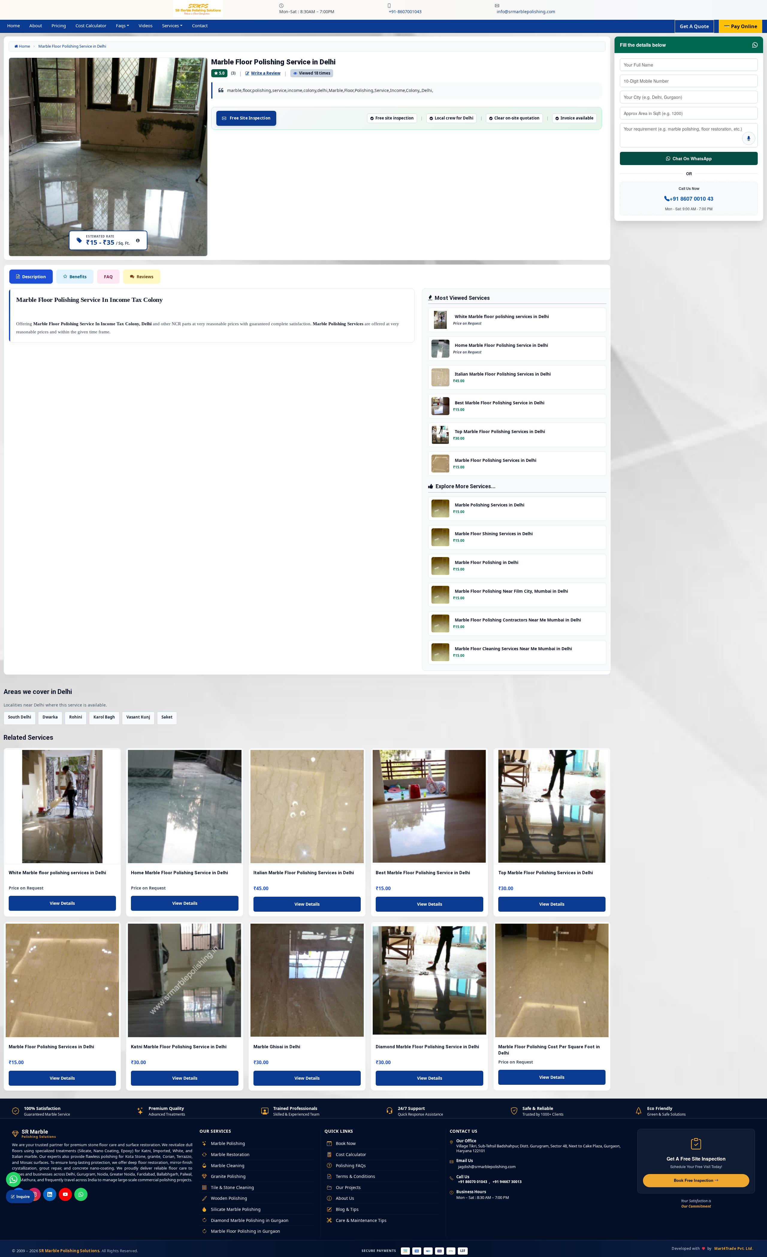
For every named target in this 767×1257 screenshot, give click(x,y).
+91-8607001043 (405, 11)
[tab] (31, 277)
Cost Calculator (91, 25)
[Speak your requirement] (748, 138)
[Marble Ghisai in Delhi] (307, 980)
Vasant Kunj (138, 717)
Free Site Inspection (250, 118)
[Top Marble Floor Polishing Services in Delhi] (551, 806)
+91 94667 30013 (507, 1181)
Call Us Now (689, 188)
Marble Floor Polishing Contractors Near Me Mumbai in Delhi (518, 620)
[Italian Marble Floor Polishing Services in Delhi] (307, 806)
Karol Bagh (104, 717)
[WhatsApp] (80, 1194)
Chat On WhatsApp (692, 158)
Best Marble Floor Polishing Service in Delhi (499, 403)
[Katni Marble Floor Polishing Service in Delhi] (184, 980)
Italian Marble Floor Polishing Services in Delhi (503, 374)
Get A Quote (694, 26)
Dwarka (50, 717)
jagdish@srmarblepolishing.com (487, 1166)
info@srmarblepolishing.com (526, 11)
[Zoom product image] (197, 68)
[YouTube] (65, 1194)
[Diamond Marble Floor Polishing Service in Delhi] (429, 980)
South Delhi (19, 717)
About (35, 25)
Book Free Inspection (694, 1180)
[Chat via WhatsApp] (13, 1179)
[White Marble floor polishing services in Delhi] (62, 806)
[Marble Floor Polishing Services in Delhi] (62, 980)
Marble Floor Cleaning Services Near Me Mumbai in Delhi (513, 648)
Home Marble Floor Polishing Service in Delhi (501, 345)
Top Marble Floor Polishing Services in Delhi (500, 431)
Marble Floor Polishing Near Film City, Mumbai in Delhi (511, 591)
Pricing (59, 25)
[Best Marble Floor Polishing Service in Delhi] (429, 806)
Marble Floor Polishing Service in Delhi (72, 46)
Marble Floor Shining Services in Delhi (494, 533)
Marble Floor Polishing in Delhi (486, 562)
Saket (167, 717)
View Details (62, 903)
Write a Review (265, 73)
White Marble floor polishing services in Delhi (502, 316)
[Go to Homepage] (198, 8)
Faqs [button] (121, 25)
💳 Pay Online (740, 26)
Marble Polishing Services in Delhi (489, 505)
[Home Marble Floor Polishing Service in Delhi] (184, 806)
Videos (146, 25)
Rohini (75, 717)
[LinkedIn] (49, 1194)
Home (13, 25)
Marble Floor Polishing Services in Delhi (495, 460)
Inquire (23, 1196)
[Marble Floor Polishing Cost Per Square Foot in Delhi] (551, 980)
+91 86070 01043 (472, 1181)
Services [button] (170, 25)
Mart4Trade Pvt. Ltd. (733, 1248)
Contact (200, 25)
